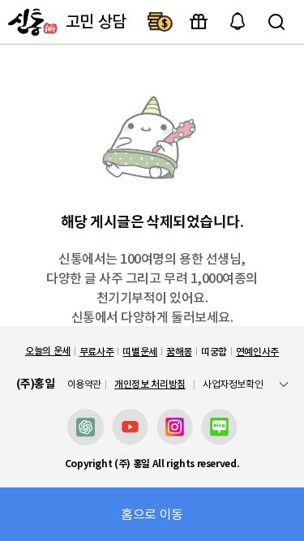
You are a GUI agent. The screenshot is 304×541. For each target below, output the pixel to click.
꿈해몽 (179, 352)
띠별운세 (139, 352)
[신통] (31, 22)
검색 (276, 21)
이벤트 (198, 21)
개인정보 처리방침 (150, 384)
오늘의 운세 (48, 351)
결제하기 (159, 21)
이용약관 (84, 384)
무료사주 (96, 352)
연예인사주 (257, 352)
